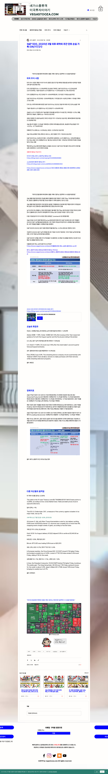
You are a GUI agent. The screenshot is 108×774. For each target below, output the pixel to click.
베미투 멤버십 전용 (36, 30)
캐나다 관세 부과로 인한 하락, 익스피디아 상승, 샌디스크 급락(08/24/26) (29, 690)
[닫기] (106, 771)
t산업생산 (55, 651)
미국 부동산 (57, 30)
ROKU (39, 651)
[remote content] (54, 63)
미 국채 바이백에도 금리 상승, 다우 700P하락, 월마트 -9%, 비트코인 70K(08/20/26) (77, 690)
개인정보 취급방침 (52, 771)
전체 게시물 (23, 30)
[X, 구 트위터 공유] (31, 660)
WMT (29, 651)
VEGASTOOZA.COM (44, 14)
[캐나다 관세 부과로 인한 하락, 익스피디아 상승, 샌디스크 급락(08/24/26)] (30, 682)
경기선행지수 (63, 651)
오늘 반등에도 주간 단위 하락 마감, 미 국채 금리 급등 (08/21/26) (53, 690)
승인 (102, 771)
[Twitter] (54, 755)
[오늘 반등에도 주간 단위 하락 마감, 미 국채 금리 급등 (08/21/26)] (54, 682)
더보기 (66, 30)
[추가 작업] (80, 40)
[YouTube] (64, 755)
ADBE (34, 651)
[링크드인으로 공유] (34, 660)
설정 (97, 771)
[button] (100, 8)
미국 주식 (48, 30)
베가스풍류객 (38, 5)
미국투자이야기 (40, 10)
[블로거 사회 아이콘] (59, 755)
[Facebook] (44, 755)
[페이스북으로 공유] (27, 660)
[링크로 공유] (38, 660)
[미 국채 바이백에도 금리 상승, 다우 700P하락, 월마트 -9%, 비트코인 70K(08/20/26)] (77, 682)
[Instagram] (49, 755)
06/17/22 (48, 651)
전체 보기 (86, 673)
